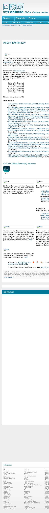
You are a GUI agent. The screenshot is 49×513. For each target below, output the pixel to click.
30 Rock (6, 472)
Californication (7, 490)
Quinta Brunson (19, 71)
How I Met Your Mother (30, 501)
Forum (32, 18)
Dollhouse (26, 469)
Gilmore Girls (27, 487)
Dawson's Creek (8, 503)
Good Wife (27, 491)
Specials (20, 18)
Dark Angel (6, 502)
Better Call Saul (8, 483)
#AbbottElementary (24, 262)
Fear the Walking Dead (30, 476)
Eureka (26, 473)
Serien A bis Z (16, 22)
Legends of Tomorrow (29, 507)
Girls (25, 488)
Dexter (5, 507)
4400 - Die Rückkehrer (9, 473)
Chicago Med (7, 496)
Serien (11, 25)
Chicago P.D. (7, 497)
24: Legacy (6, 471)
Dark (5, 501)
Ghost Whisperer (28, 486)
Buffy (5, 488)
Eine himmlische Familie (30, 472)
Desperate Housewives (10, 506)
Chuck (5, 498)
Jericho (26, 503)
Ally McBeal (7, 477)
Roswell (47, 501)
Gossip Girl (27, 492)
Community (7, 500)
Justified (26, 505)
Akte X (5, 474)
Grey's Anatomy (28, 496)
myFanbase (5, 25)
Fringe (25, 482)
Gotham (26, 493)
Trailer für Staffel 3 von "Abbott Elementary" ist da (24, 137)
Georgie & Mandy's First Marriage (33, 485)
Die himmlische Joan (9, 508)
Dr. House (27, 471)
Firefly (25, 478)
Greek (25, 495)
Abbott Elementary (28, 25)
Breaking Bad (7, 486)
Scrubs (46, 503)
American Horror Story (9, 478)
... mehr (29, 240)
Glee (25, 490)
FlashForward (27, 480)
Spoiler (5, 22)
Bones (5, 485)
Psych (46, 496)
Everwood (26, 474)
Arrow (5, 481)
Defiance (6, 505)
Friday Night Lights (29, 481)
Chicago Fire (7, 493)
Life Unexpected (28, 508)
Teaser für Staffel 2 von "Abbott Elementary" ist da (25, 157)
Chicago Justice (8, 495)
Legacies (26, 506)
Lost (46, 469)
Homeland (26, 498)
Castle (5, 491)
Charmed (6, 492)
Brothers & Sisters (8, 487)
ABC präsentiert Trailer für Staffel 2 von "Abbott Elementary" (28, 155)
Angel (5, 480)
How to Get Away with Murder (32, 502)
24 (4, 469)
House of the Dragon (29, 500)
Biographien (29, 22)
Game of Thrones (28, 483)
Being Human (7, 482)
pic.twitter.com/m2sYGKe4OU (18, 264)
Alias (5, 476)
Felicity (26, 477)
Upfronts (40, 22)
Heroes (26, 497)
